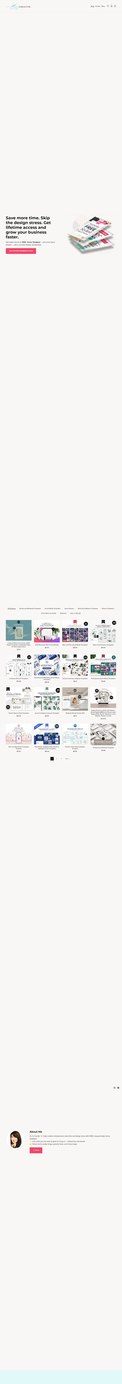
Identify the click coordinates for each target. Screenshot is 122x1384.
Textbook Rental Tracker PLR (75, 713)
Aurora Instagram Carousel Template (47, 713)
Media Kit (63, 613)
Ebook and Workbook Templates (30, 609)
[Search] (108, 6)
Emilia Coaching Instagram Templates (75, 679)
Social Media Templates (52, 609)
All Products (12, 609)
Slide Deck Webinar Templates (88, 609)
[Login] (111, 6)
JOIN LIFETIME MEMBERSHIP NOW (21, 251)
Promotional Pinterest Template (103, 748)
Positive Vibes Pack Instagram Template (75, 748)
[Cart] (116, 6)
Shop (92, 6)
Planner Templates (108, 609)
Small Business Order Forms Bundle (47, 645)
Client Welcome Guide (48, 613)
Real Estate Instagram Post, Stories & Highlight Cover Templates (47, 748)
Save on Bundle (75, 613)
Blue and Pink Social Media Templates (75, 645)
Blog (103, 6)
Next (66, 759)
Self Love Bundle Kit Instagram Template (18, 748)
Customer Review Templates (18, 679)
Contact (97, 6)
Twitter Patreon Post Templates (18, 713)
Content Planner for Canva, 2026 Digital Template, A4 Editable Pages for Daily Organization (18, 645)
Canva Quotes (69, 609)
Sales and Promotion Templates (103, 645)
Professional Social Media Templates (103, 679)
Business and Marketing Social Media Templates (47, 678)
